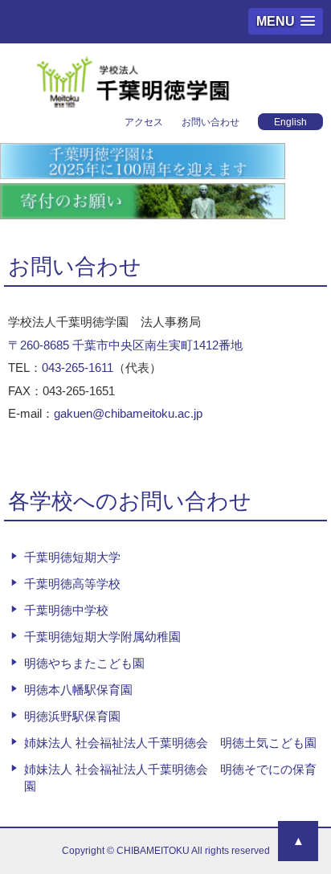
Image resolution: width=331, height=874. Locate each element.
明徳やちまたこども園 (84, 663)
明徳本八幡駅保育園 (78, 689)
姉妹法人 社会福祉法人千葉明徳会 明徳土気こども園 (170, 742)
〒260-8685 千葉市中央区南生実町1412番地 (125, 345)
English (290, 122)
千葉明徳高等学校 (72, 583)
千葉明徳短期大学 (72, 557)
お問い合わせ (210, 122)
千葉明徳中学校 (66, 610)
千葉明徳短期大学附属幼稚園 (102, 636)
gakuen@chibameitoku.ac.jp (128, 413)
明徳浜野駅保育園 (72, 716)
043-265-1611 (77, 367)
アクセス (144, 122)
